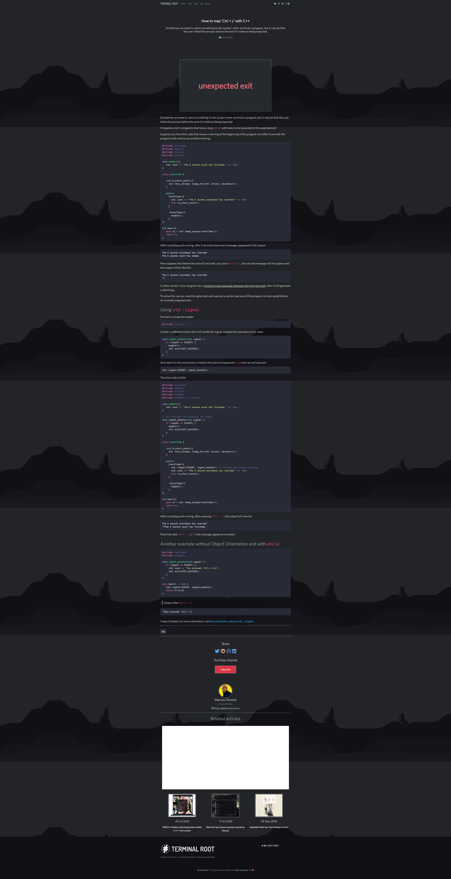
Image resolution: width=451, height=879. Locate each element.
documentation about (232, 621)
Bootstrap (244, 870)
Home (183, 4)
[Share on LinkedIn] (234, 651)
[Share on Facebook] (229, 651)
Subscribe (225, 669)
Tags (201, 4)
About (190, 4)
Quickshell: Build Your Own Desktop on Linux (269, 827)
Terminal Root (169, 3)
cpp (163, 631)
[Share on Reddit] (223, 651)
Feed (196, 4)
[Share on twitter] (218, 651)
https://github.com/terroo (226, 708)
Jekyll (237, 870)
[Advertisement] (225, 46)
